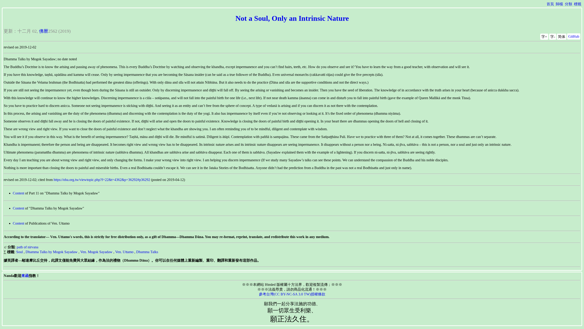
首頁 (550, 4)
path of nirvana (27, 247)
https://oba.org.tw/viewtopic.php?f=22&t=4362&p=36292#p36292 (102, 180)
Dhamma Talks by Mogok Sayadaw (52, 252)
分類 (568, 4)
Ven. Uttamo (124, 252)
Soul (19, 252)
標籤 (577, 4)
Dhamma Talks (147, 252)
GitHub (573, 36)
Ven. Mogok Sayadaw (96, 252)
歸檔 (559, 4)
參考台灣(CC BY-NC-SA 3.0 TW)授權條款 (292, 294)
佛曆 (43, 31)
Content (18, 193)
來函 (25, 276)
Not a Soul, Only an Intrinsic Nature (292, 18)
